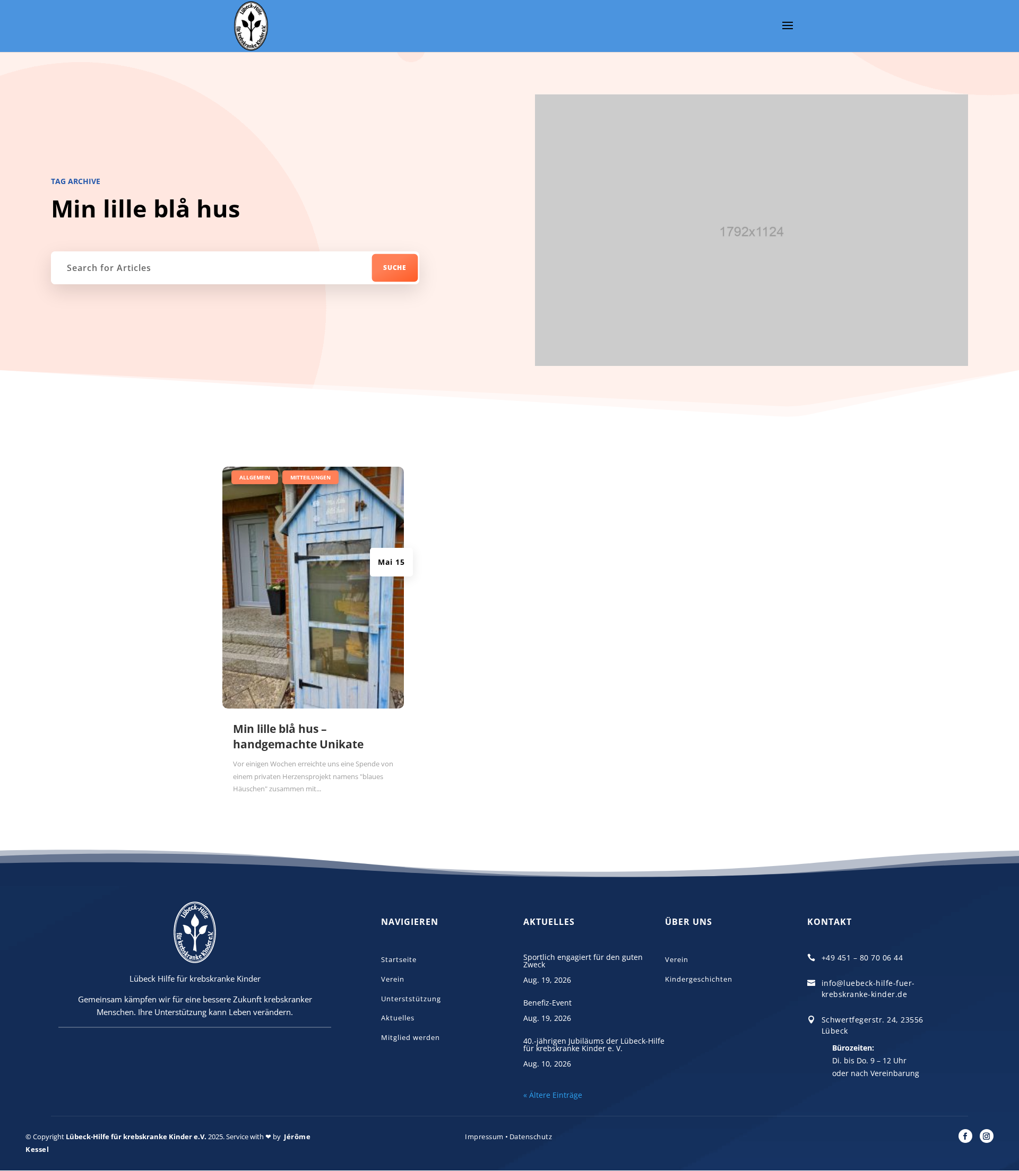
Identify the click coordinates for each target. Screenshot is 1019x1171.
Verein (392, 979)
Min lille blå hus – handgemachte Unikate (298, 736)
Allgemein (254, 477)
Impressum (484, 1136)
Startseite (399, 959)
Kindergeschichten (698, 979)
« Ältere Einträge (552, 1095)
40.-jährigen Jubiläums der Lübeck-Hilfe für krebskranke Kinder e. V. (593, 1044)
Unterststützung (411, 998)
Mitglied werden (410, 1037)
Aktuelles (397, 1018)
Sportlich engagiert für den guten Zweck (583, 960)
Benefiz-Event (547, 1003)
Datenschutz (531, 1136)
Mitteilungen (310, 477)
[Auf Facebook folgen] (965, 1136)
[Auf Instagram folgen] (987, 1136)
